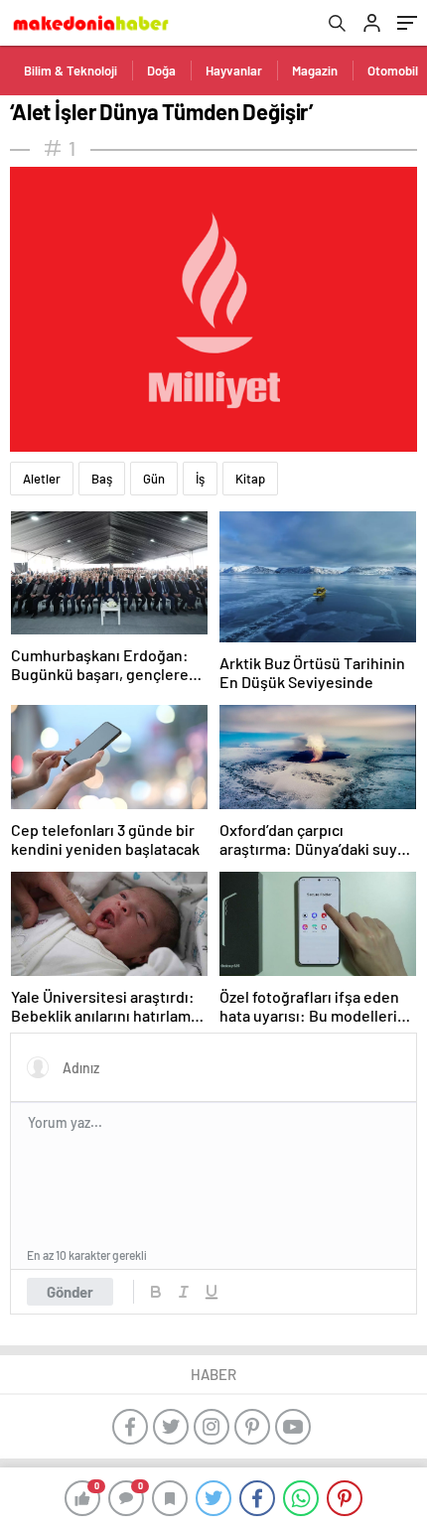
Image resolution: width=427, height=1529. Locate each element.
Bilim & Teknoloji (70, 70)
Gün (154, 478)
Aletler (42, 478)
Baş (101, 478)
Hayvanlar (234, 70)
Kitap (250, 478)
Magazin (315, 70)
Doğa (161, 70)
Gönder (70, 1292)
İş (200, 478)
